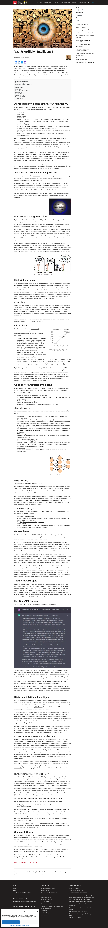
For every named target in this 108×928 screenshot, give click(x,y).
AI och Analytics (64, 714)
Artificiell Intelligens (29, 862)
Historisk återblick (19, 87)
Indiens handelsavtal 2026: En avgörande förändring (83, 41)
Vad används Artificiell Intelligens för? (23, 84)
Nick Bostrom (38, 707)
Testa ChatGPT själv (20, 93)
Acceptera (11, 922)
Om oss (15, 888)
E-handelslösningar (45, 895)
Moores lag (23, 224)
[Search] (89, 2)
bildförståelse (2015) (62, 138)
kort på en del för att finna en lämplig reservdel (32, 522)
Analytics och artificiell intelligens (49, 892)
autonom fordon (31, 516)
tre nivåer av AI (35, 329)
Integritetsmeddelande (20, 925)
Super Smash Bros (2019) (24, 133)
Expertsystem (20, 416)
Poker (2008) (20, 114)
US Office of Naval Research (45, 488)
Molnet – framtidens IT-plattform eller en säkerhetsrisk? (85, 54)
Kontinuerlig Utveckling (46, 899)
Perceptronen (32, 502)
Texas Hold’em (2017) (23, 124)
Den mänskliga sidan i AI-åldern (83, 30)
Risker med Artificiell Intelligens (22, 96)
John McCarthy (20, 68)
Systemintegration (45, 890)
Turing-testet (32, 292)
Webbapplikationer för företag (48, 888)
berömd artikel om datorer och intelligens (49, 287)
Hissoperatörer (31, 743)
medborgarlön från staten (40, 792)
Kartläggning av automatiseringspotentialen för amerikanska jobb (34, 805)
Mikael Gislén (25, 57)
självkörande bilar (19, 189)
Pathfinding (20, 442)
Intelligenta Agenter (22, 428)
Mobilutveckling (45, 912)
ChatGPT (37, 535)
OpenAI (41, 542)
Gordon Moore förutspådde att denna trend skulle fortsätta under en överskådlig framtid (38, 226)
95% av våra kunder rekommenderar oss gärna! (56, 872)
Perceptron (40, 483)
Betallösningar (44, 910)
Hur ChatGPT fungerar (20, 95)
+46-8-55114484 (19, 903)
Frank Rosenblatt (59, 486)
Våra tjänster (48, 2)
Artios (29, 525)
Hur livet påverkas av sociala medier (85, 32)
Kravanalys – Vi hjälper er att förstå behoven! (52, 906)
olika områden (36, 176)
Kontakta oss (82, 2)
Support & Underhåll (46, 904)
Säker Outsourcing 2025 (75, 917)
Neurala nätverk (21, 439)
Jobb (61, 2)
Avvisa (29, 922)
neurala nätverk (28, 500)
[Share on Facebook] (16, 62)
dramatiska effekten (19, 758)
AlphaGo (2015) (21, 119)
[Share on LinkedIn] (19, 62)
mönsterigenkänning (45, 500)
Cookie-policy (12, 925)
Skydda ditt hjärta (21, 523)
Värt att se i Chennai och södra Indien (22, 892)
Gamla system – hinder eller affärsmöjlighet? (83, 45)
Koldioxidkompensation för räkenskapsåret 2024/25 (82, 49)
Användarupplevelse (46, 908)
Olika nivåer (18, 89)
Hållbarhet (67, 2)
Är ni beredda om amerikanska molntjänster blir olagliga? (83, 58)
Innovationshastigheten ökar (21, 86)
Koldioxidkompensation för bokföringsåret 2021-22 (28, 872)
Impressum (28, 925)
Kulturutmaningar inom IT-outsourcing (85, 62)
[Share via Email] (25, 62)
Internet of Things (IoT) (46, 897)
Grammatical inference (23, 421)
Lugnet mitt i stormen (81, 27)
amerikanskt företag (19, 720)
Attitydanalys (20, 448)
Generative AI (18, 92)
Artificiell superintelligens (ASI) (25, 359)
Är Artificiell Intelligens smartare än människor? (26, 83)
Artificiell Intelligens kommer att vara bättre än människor (53, 818)
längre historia (23, 283)
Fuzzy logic (20, 419)
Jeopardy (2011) (21, 116)
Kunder (56, 2)
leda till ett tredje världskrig (57, 726)
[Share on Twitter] (22, 62)
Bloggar (74, 2)
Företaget (39, 2)
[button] (37, 911)
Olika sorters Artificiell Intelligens (22, 90)
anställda (16, 702)
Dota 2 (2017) (20, 126)
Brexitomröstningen (51, 716)
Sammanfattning (19, 98)
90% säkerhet (32, 518)
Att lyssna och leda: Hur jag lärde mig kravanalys (85, 36)
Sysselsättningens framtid (24, 806)
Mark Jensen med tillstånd (48, 274)
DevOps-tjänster (45, 901)
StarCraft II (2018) (21, 130)
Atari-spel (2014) (21, 117)
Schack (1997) (21, 112)
